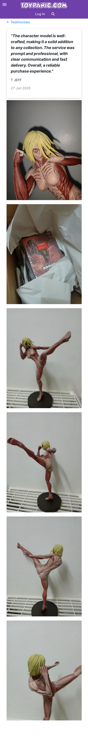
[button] (53, 13)
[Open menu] (4, 4)
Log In (40, 14)
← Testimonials (18, 22)
